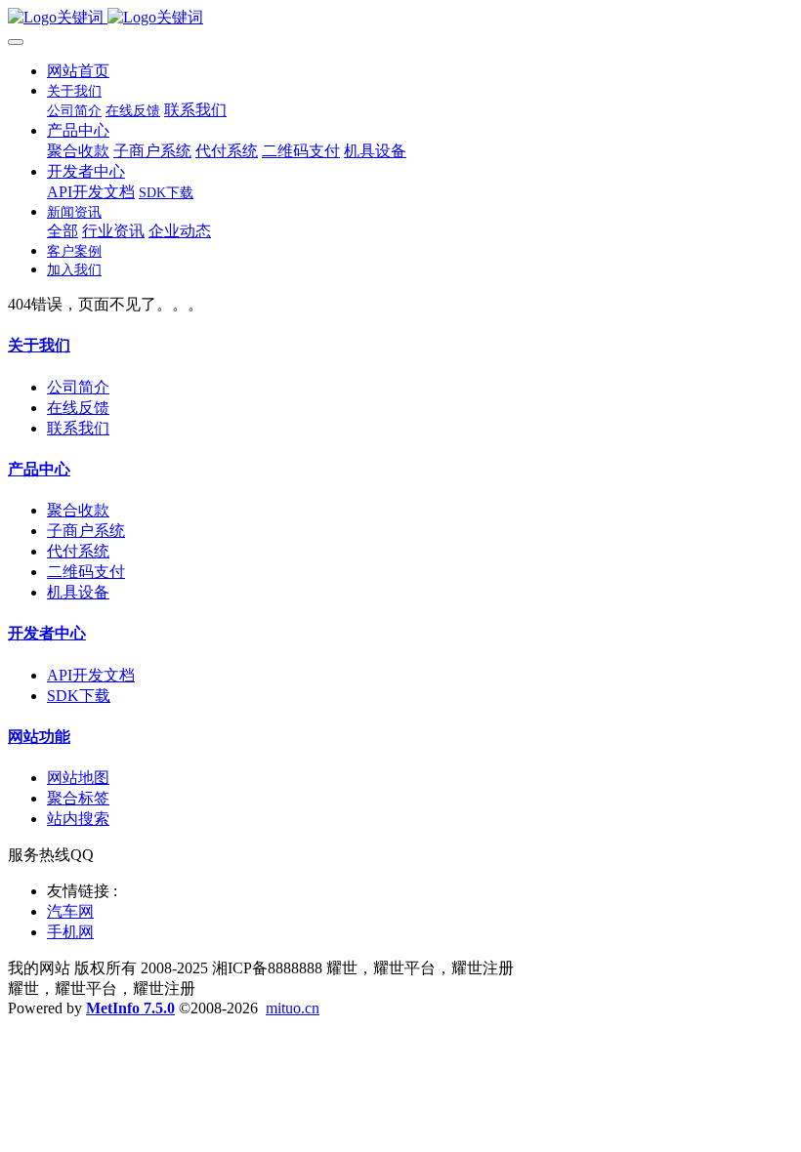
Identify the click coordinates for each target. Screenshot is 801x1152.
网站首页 (78, 70)
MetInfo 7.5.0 (130, 1008)
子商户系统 (86, 530)
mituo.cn (292, 1008)
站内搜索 (78, 818)
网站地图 (78, 777)
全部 (62, 231)
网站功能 (39, 736)
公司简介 (78, 387)
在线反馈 (78, 407)
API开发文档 (91, 675)
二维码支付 (86, 571)
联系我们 (78, 428)
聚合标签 (78, 798)
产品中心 (39, 469)
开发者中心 (47, 633)
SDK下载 (78, 695)
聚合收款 (78, 510)
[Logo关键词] (400, 18)
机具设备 (78, 592)
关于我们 (39, 345)
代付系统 (78, 551)
